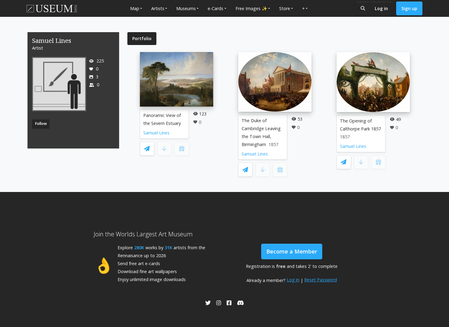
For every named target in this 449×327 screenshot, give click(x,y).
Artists (157, 8)
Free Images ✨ (251, 8)
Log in (381, 8)
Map (134, 8)
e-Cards (215, 8)
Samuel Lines (156, 133)
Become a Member (291, 251)
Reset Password (320, 280)
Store (284, 8)
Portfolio (141, 38)
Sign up (409, 8)
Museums (186, 8)
